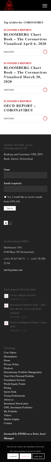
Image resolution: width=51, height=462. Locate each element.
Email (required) (13, 183)
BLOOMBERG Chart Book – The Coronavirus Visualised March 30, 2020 (25, 74)
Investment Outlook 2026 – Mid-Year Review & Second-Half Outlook (28, 309)
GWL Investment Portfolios (18, 407)
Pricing (7, 387)
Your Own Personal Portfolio (19, 376)
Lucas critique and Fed (22, 295)
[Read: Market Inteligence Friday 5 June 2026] (6, 323)
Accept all (13, 456)
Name (8, 169)
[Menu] (43, 5)
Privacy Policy (11, 364)
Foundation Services (14, 380)
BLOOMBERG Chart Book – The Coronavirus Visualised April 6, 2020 (25, 39)
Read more (45, 52)
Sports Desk (10, 391)
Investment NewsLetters (16, 403)
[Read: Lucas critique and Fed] (6, 296)
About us (8, 399)
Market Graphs (11, 419)
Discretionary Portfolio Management (23, 372)
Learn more (38, 456)
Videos (7, 415)
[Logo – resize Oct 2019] (21, 5)
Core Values (10, 352)
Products (8, 368)
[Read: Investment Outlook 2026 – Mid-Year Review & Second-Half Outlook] (6, 305)
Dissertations (10, 356)
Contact (8, 423)
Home (7, 360)
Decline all (25, 456)
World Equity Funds (14, 383)
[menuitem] (43, 5)
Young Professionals (14, 395)
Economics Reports (17, 30)
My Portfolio (10, 411)
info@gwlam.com (13, 269)
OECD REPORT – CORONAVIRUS (20, 108)
